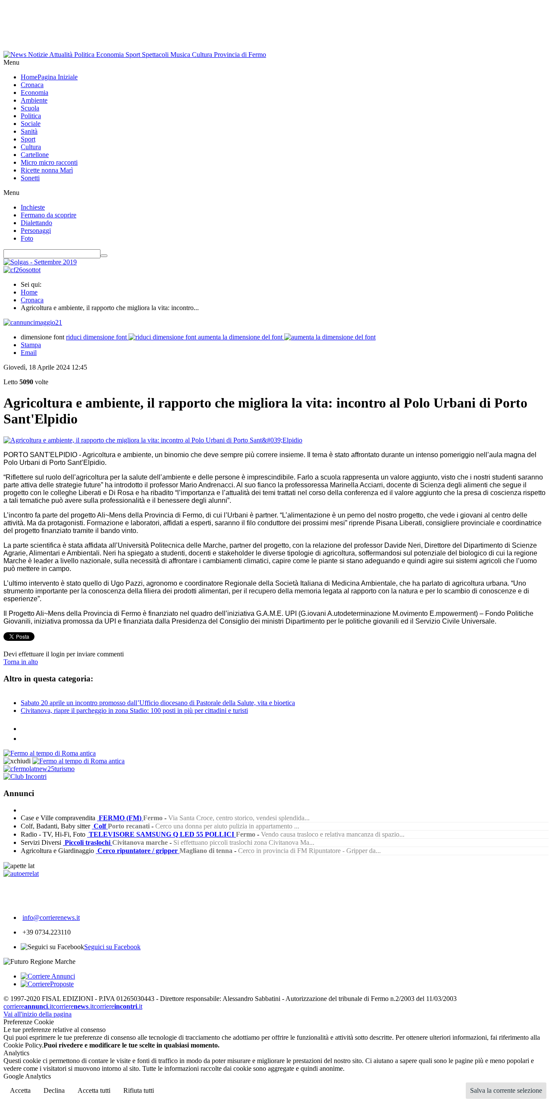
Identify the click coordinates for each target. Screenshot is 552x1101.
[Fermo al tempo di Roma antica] (49, 753)
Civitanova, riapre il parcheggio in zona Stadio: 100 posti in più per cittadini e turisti (134, 710)
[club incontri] (25, 776)
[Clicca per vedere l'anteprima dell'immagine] (152, 440)
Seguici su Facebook (112, 946)
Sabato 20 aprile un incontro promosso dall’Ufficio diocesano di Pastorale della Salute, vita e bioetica (158, 702)
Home (29, 292)
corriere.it (28, 1006)
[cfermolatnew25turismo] (39, 768)
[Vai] (103, 255)
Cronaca (32, 300)
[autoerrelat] (21, 873)
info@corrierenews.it (51, 917)
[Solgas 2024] (40, 262)
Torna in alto (20, 661)
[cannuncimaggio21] (32, 322)
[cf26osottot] (22, 269)
